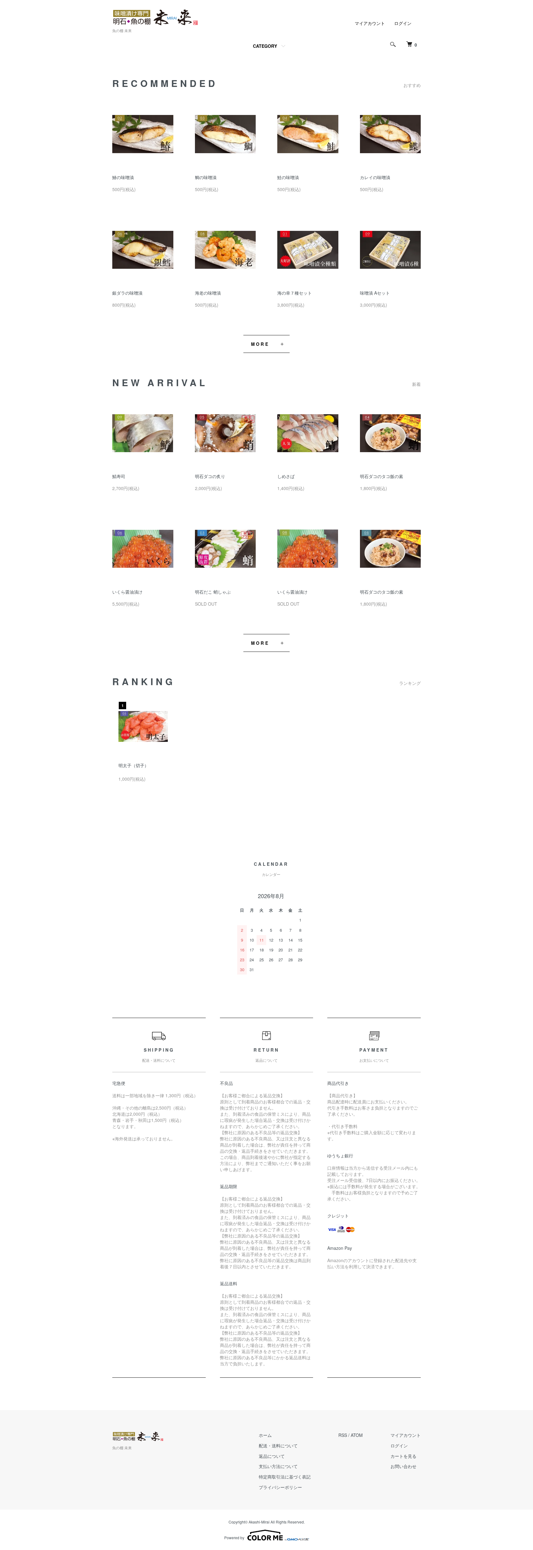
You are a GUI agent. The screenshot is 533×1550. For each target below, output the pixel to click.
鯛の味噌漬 (206, 177)
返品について (272, 1456)
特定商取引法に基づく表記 (285, 1477)
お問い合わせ (403, 1466)
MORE (260, 344)
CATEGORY (265, 46)
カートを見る (403, 1456)
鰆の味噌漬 (123, 177)
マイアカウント (370, 23)
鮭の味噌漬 (288, 177)
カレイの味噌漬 (375, 177)
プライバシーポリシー (280, 1487)
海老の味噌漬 (208, 293)
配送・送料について (278, 1445)
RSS (342, 1435)
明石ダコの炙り (210, 476)
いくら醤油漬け (127, 592)
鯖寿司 (118, 476)
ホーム (265, 1435)
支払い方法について (278, 1466)
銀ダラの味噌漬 (127, 293)
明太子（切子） (133, 765)
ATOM (357, 1435)
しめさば (286, 476)
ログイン (402, 23)
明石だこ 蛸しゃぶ (213, 592)
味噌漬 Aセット (375, 293)
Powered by (234, 1537)
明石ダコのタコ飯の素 (381, 476)
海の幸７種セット (294, 293)
